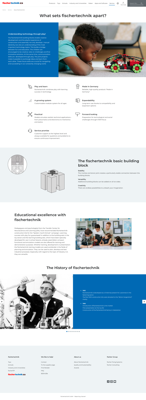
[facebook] (108, 381)
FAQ (42, 370)
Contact (44, 362)
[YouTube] (115, 381)
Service (10, 10)
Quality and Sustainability (82, 365)
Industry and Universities (77, 3)
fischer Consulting (113, 365)
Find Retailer (45, 368)
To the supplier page (48, 365)
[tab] (66, 331)
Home (4, 10)
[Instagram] (111, 381)
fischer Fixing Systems (114, 362)
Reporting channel (80, 396)
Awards (76, 368)
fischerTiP (11, 370)
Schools (64, 3)
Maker (90, 3)
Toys (58, 3)
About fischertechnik (81, 362)
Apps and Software (101, 3)
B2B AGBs (44, 373)
